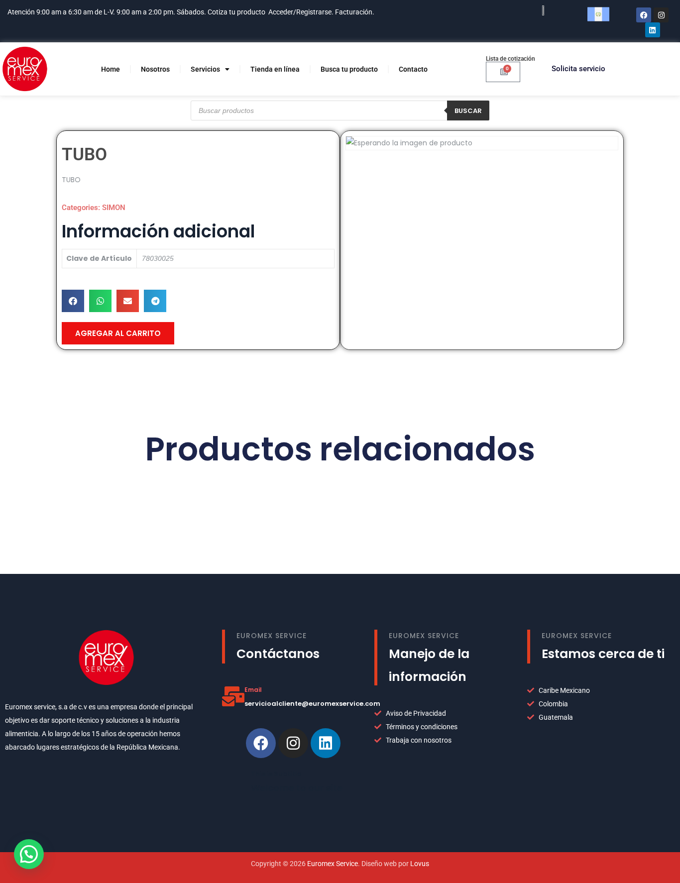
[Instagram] (661, 14)
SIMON (113, 207)
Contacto (413, 69)
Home (110, 69)
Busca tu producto (349, 69)
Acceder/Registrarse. (301, 12)
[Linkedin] (325, 743)
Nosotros (155, 69)
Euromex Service (332, 864)
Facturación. (355, 12)
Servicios (205, 69)
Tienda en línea (275, 69)
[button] (73, 301)
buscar (468, 110)
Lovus (419, 864)
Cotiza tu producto (236, 12)
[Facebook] (643, 14)
